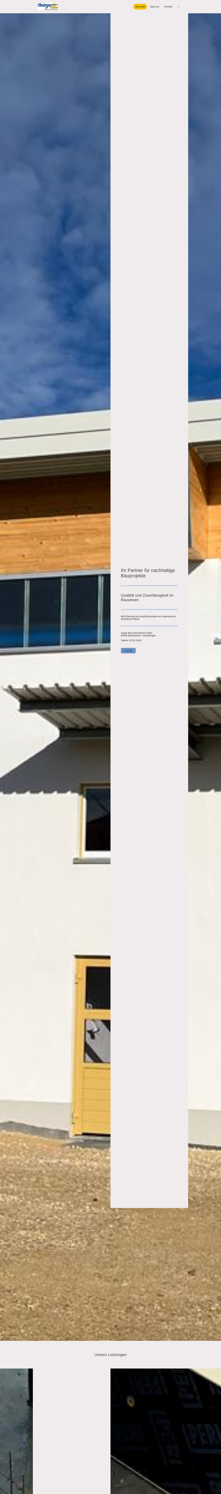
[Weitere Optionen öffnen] (179, 7)
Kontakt (128, 650)
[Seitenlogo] (48, 6)
